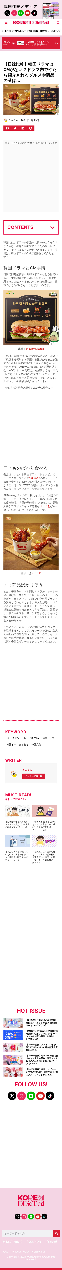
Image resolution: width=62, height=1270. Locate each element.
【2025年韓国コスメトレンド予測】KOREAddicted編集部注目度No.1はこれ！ (42, 1047)
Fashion (32, 30)
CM (24, 738)
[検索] (56, 1233)
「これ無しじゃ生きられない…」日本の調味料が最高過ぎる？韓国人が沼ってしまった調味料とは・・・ (43, 857)
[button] (58, 23)
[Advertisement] (31, 179)
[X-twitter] (12, 1096)
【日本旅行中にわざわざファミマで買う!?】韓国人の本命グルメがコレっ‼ (17, 824)
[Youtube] (27, 13)
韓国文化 (36, 744)
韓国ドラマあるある (17, 744)
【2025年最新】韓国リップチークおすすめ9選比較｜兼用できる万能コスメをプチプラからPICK (42, 1072)
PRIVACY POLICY (20, 1252)
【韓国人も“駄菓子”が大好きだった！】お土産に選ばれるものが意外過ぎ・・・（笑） (44, 826)
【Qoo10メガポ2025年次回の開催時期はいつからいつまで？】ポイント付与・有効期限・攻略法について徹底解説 (42, 1035)
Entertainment (15, 30)
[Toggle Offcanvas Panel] (6, 23)
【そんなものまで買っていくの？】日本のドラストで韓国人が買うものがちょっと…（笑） (16, 856)
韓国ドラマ (48, 738)
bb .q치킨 (45, 506)
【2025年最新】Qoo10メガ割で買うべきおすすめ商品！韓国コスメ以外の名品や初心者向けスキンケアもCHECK (42, 1059)
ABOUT (6, 1252)
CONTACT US (38, 1252)
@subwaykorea (35, 348)
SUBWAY (34, 478)
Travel (44, 30)
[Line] (21, 13)
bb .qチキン (13, 738)
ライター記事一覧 (33, 776)
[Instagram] (14, 13)
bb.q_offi (36, 573)
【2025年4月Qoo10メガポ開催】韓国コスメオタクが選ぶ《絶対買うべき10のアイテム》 (41, 1023)
